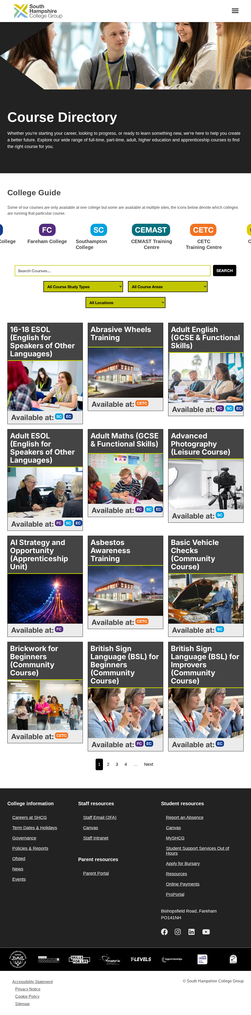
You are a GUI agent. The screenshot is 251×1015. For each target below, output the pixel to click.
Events (19, 879)
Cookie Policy (27, 996)
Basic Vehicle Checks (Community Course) (195, 554)
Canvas (90, 827)
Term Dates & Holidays (34, 827)
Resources (176, 873)
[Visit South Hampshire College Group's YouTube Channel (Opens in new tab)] (207, 931)
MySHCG (175, 838)
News (17, 868)
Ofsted (18, 858)
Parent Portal (96, 873)
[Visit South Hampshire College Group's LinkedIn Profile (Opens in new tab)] (193, 931)
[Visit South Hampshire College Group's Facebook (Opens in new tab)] (166, 931)
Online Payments (183, 884)
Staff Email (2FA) (99, 817)
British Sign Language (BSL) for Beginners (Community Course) (124, 664)
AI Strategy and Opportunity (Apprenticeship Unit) (39, 554)
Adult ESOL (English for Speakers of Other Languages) (42, 447)
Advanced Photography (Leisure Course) (200, 443)
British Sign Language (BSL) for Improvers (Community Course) (205, 664)
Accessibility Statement (32, 982)
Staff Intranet (95, 838)
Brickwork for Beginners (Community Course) (34, 660)
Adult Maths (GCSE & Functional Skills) (124, 439)
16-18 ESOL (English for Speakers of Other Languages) (42, 341)
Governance (24, 838)
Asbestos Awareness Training (110, 550)
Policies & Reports (30, 848)
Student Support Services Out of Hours (197, 851)
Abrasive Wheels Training (120, 333)
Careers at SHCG (29, 817)
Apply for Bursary (183, 863)
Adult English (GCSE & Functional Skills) (205, 337)
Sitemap (22, 1004)
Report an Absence (184, 817)
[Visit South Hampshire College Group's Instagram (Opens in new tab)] (180, 931)
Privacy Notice (27, 989)
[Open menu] (235, 11)
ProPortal (175, 894)
